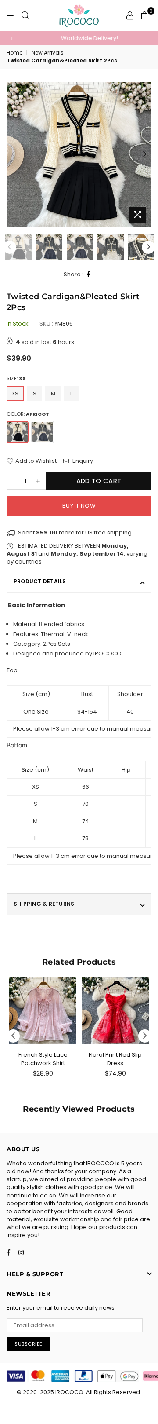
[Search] (25, 15)
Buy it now (79, 506)
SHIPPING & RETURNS (44, 904)
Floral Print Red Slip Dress (115, 1059)
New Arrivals (48, 52)
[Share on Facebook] (89, 274)
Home (14, 52)
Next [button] (144, 154)
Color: (28, 414)
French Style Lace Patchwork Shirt (43, 1059)
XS (15, 393)
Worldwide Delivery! (79, 38)
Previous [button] (13, 154)
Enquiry (82, 461)
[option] (79, 38)
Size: (16, 378)
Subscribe (28, 1343)
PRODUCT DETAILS (40, 581)
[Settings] (129, 15)
